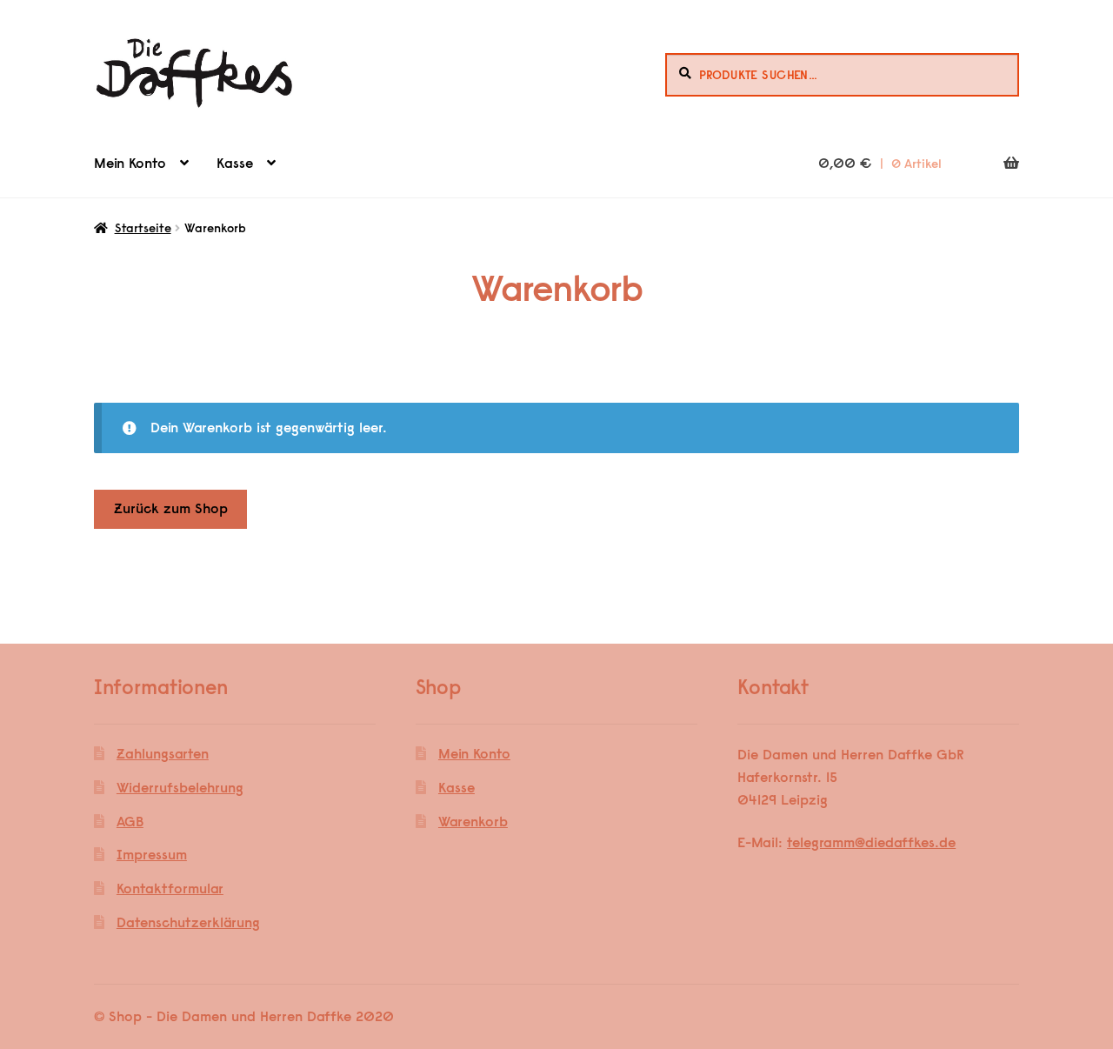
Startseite (143, 228)
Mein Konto (130, 162)
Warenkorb (473, 821)
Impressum (152, 854)
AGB (130, 821)
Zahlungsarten (163, 753)
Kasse (235, 162)
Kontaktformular (170, 888)
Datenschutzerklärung (188, 922)
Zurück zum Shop (171, 508)
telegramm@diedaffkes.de (871, 842)
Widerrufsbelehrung (180, 787)
